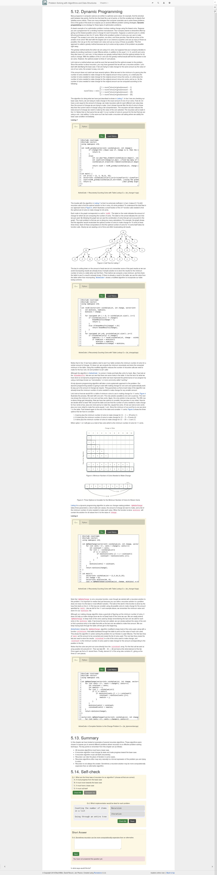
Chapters (103, 3)
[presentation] (108, 91)
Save (76, 854)
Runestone (98, 873)
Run (101, 136)
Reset (132, 821)
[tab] (76, 126)
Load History (112, 136)
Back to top (171, 873)
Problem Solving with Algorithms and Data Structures (72, 2)
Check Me (77, 792)
